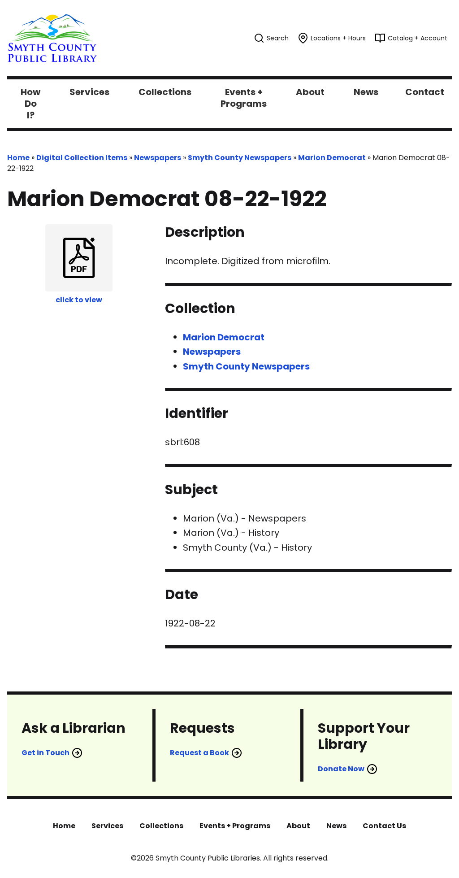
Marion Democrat (332, 157)
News (336, 826)
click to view (79, 300)
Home (18, 157)
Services (107, 826)
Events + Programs (234, 826)
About (298, 826)
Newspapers (157, 157)
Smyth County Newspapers (239, 157)
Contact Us (384, 826)
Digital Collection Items (81, 157)
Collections (161, 826)
